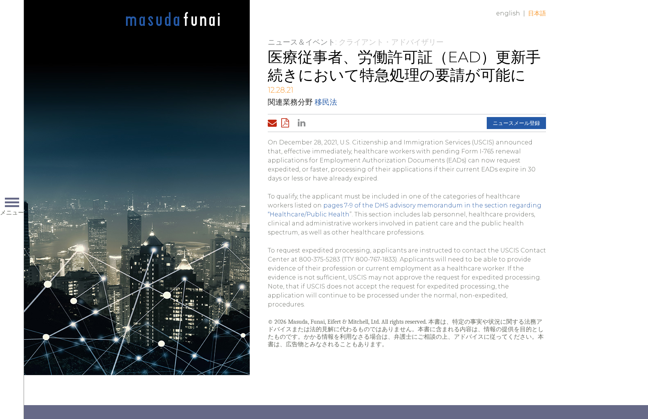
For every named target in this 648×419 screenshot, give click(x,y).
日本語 (537, 13)
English (508, 13)
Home (173, 19)
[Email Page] (274, 123)
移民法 (326, 102)
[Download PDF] (287, 123)
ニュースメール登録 (516, 123)
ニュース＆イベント (301, 42)
